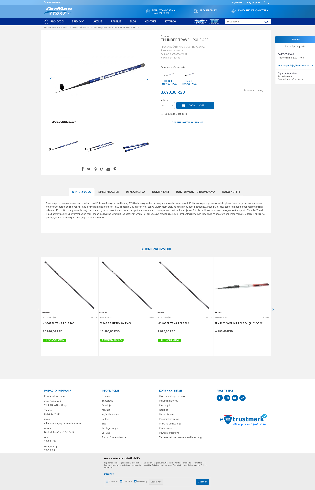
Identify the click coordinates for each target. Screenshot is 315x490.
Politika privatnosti (168, 400)
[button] (248, 21)
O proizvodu (81, 191)
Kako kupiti (231, 191)
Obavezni (113, 481)
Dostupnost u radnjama (187, 122)
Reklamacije (165, 428)
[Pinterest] (115, 169)
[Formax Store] (58, 11)
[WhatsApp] (95, 169)
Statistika (127, 481)
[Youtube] (235, 398)
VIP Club (106, 433)
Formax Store (50, 27)
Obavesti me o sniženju (253, 90)
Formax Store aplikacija (114, 437)
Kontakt (106, 410)
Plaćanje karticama (169, 419)
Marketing (142, 481)
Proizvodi (63, 27)
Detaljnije (109, 473)
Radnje (105, 419)
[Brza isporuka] (195, 11)
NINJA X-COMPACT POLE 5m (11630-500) (239, 323)
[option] (62, 146)
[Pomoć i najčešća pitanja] (233, 11)
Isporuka (163, 410)
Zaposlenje (107, 400)
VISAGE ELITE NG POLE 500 (173, 323)
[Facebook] (83, 169)
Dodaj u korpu (197, 105)
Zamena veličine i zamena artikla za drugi (180, 437)
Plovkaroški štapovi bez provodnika (95, 27)
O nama (106, 396)
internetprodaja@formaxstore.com (296, 65)
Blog (104, 423)
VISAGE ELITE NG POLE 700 (58, 323)
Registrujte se (253, 2)
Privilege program (111, 428)
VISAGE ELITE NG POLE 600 (116, 323)
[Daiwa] (218, 312)
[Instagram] (227, 398)
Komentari (160, 191)
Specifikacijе (108, 191)
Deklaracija (135, 191)
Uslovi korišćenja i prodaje (172, 396)
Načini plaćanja (167, 414)
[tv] (207, 21)
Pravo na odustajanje (170, 423)
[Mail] (108, 169)
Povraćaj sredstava (169, 433)
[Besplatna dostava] (148, 11)
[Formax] (64, 122)
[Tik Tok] (242, 398)
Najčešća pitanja (110, 414)
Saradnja (106, 405)
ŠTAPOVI (74, 27)
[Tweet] (88, 169)
